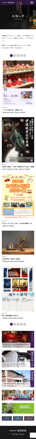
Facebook (5, 48)
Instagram (18, 48)
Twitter (11, 48)
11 (21, 55)
